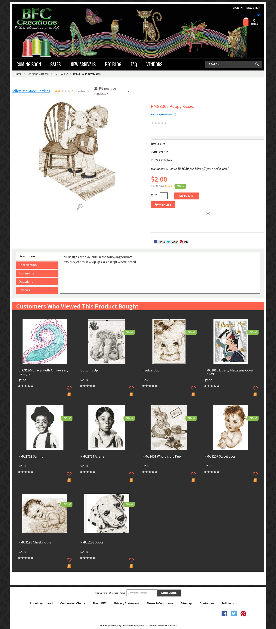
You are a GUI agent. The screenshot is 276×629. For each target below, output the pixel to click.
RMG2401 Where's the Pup (162, 457)
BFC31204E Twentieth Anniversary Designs (43, 373)
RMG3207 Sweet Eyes (219, 457)
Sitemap (186, 603)
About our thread (41, 603)
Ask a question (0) (163, 114)
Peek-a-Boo (151, 371)
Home (17, 74)
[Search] (257, 64)
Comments (26, 273)
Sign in (238, 8)
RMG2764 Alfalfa (92, 457)
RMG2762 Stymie (30, 457)
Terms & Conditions (160, 603)
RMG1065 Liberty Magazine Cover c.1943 (229, 373)
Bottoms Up (89, 371)
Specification (28, 265)
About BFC (100, 603)
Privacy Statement (126, 603)
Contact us (207, 603)
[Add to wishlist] (69, 388)
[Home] (43, 20)
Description (27, 256)
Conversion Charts (72, 603)
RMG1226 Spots (91, 543)
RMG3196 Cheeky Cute (34, 543)
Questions (26, 282)
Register (253, 8)
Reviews (24, 290)
